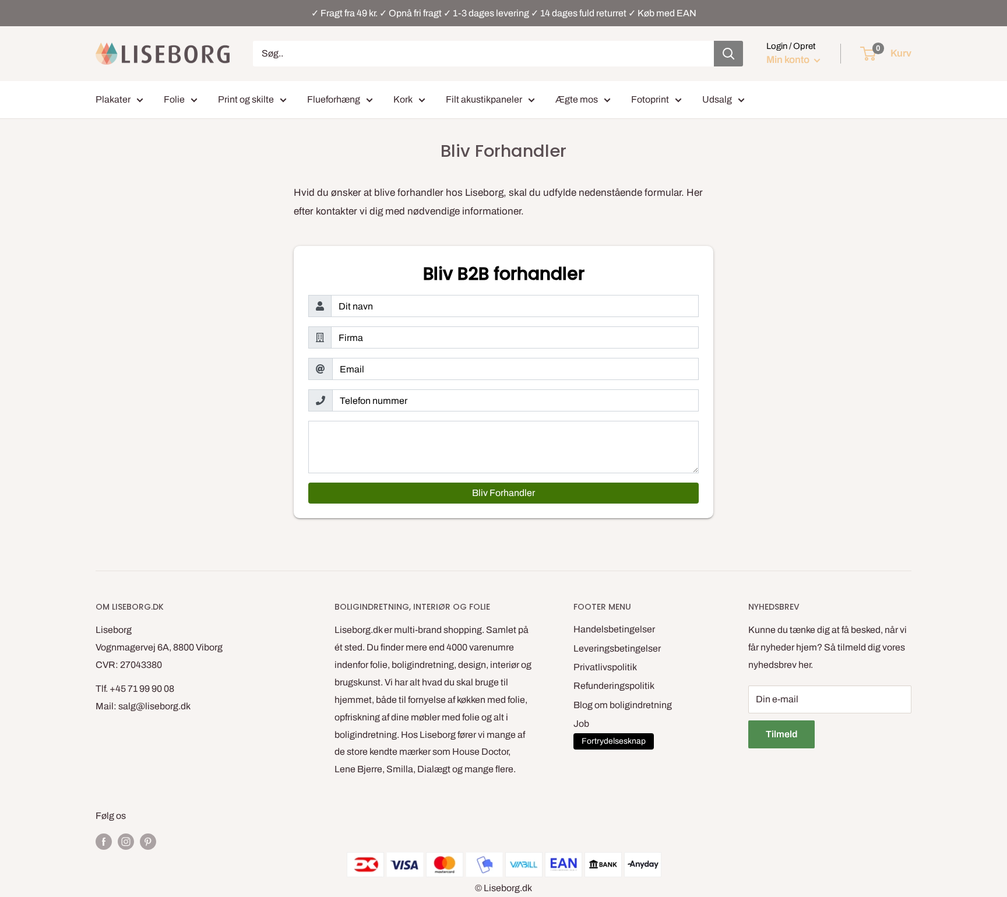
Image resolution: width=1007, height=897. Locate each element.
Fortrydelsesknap (614, 741)
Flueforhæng (333, 99)
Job (581, 724)
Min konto (788, 59)
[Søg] (728, 53)
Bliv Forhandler (503, 493)
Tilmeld (781, 734)
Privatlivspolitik (605, 667)
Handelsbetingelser (614, 629)
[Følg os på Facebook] (104, 841)
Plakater (113, 99)
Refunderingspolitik (613, 686)
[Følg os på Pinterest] (148, 841)
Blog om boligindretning (622, 705)
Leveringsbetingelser (617, 648)
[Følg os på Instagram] (126, 841)
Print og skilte (246, 99)
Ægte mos (576, 99)
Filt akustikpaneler (484, 99)
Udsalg (717, 99)
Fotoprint (650, 99)
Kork (403, 99)
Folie (174, 99)
